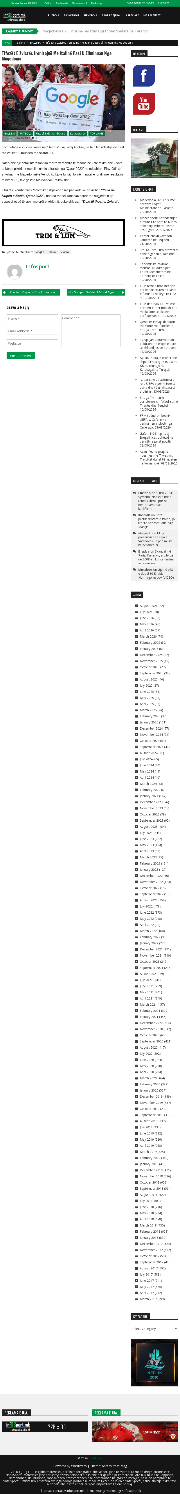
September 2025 (151, 673)
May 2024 (147, 771)
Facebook (163, 2)
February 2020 (150, 1084)
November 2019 (151, 1103)
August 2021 (149, 974)
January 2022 (149, 943)
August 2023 (149, 826)
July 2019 (146, 1127)
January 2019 (149, 1164)
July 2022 (146, 906)
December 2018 (151, 1170)
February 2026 (150, 642)
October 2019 (149, 1109)
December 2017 (151, 1244)
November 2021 (151, 955)
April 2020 (147, 1072)
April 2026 (147, 630)
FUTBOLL (53, 15)
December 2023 (151, 802)
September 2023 (151, 820)
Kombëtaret (77, 133)
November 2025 (151, 661)
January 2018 (149, 1237)
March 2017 (148, 1299)
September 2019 (151, 1115)
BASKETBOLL (71, 15)
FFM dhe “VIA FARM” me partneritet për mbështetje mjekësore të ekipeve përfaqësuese (158, 310)
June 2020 (147, 1060)
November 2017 (151, 1250)
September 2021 (151, 968)
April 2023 (147, 851)
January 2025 (149, 722)
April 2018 (147, 1219)
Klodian (144, 515)
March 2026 (148, 636)
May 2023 (147, 845)
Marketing (96, 3)
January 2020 (149, 1090)
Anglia (40, 252)
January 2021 (149, 1017)
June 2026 (147, 618)
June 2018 (147, 1207)
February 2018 (150, 1231)
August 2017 (149, 1268)
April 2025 (147, 704)
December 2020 (151, 1023)
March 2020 (148, 1078)
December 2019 (151, 1096)
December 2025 (151, 655)
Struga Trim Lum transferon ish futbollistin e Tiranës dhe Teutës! (159, 401)
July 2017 (146, 1274)
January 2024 (149, 796)
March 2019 (148, 1152)
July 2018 (146, 1201)
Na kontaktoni (79, 3)
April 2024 (147, 777)
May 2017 (147, 1287)
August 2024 (149, 753)
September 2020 (151, 1041)
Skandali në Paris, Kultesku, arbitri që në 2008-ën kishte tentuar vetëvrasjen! (156, 557)
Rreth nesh (62, 3)
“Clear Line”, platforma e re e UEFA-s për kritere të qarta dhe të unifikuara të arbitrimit (158, 385)
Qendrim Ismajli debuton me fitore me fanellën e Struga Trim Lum (157, 326)
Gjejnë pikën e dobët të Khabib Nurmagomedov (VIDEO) (156, 573)
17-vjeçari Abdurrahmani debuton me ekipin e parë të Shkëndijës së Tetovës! (158, 344)
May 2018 (147, 1213)
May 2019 (147, 1139)
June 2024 (147, 765)
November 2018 (151, 1176)
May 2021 (147, 992)
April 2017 (147, 1293)
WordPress (79, 1466)
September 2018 (151, 1188)
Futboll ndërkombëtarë (50, 133)
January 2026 (149, 649)
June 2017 (147, 1280)
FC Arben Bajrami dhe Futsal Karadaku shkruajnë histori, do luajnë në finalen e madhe (34, 292)
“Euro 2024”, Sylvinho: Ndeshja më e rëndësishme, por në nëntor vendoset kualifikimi (156, 501)
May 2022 (147, 918)
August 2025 (149, 679)
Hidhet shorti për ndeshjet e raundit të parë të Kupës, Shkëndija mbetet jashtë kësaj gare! (159, 224)
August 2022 (149, 900)
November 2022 (151, 882)
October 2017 (149, 1256)
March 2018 (148, 1225)
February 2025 (150, 716)
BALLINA (35, 42)
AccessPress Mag (114, 1466)
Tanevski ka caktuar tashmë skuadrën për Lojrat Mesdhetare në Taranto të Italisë (155, 270)
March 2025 (148, 710)
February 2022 (150, 937)
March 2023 (148, 857)
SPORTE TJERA (111, 15)
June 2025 (147, 691)
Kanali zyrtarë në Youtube (140, 2)
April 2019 (147, 1145)
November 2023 (151, 808)
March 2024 (148, 784)
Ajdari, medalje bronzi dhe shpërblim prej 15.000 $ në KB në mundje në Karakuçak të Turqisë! (158, 364)
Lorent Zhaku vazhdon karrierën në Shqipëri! (156, 238)
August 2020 (149, 1047)
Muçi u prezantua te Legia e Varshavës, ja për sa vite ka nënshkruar (155, 539)
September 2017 (151, 1262)
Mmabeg (145, 569)
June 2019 (147, 1133)
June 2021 (147, 986)
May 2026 (147, 624)
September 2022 (151, 894)
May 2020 (147, 1066)
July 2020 (146, 1053)
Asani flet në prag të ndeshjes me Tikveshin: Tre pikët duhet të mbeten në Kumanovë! (158, 457)
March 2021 (148, 1004)
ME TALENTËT (152, 15)
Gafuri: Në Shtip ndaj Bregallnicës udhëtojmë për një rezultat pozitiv (156, 437)
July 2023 (146, 833)
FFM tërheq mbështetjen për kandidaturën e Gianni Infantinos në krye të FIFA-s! (158, 292)
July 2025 (146, 685)
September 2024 (151, 747)
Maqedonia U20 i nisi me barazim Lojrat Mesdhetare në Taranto (157, 204)
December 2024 (151, 728)
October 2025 (149, 667)
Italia (52, 252)
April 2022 (147, 925)
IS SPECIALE (131, 15)
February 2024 (150, 790)
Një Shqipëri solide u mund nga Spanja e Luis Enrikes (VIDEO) (96, 292)
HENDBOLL (90, 15)
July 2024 (146, 759)
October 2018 (149, 1182)
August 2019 (149, 1121)
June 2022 (147, 912)
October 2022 (149, 888)
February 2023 (150, 863)
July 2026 (146, 612)
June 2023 (147, 839)
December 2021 (151, 949)
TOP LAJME (96, 133)
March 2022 (148, 931)
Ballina (48, 3)
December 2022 (151, 876)
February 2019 (150, 1158)
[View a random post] (174, 32)
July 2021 (146, 980)
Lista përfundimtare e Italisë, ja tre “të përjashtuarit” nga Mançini (156, 521)
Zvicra (65, 252)
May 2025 (147, 698)
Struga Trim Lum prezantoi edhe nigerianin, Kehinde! (159, 252)
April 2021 (147, 998)
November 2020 (151, 1029)
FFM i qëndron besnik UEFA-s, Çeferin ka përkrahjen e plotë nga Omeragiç (156, 421)
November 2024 (151, 734)
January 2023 (149, 869)
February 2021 (150, 1010)
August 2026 (149, 606)
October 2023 (149, 814)
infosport (9, 138)
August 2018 (149, 1195)
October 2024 (149, 741)
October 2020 (149, 1035)
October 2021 (149, 961)
